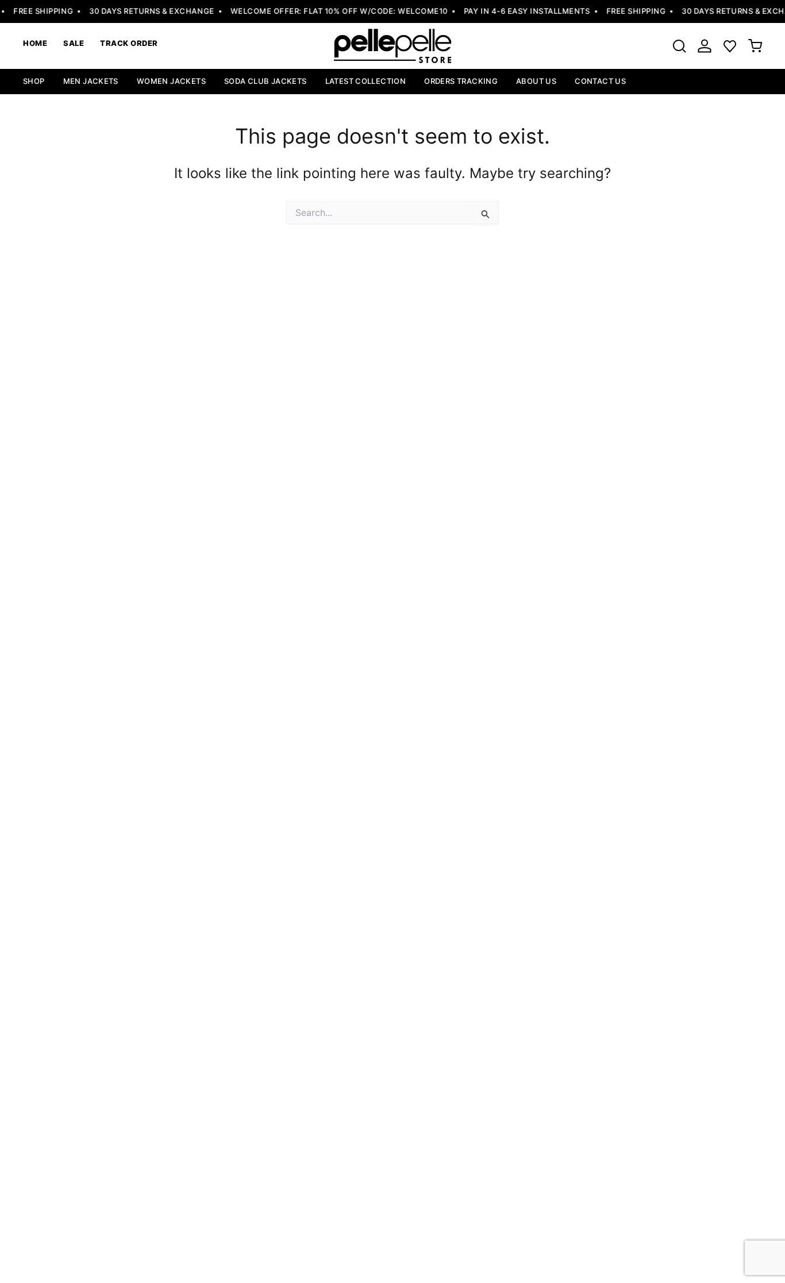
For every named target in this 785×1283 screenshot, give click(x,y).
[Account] (704, 46)
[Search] (679, 46)
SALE (73, 43)
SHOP (34, 81)
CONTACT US (600, 81)
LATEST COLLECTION (365, 81)
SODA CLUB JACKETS (265, 81)
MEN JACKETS (90, 81)
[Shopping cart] (755, 46)
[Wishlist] (730, 46)
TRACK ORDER (129, 43)
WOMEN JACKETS (171, 81)
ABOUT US (536, 81)
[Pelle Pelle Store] (392, 46)
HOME (35, 43)
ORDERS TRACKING (461, 81)
